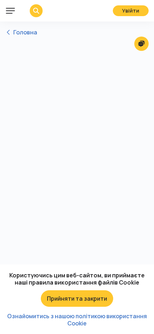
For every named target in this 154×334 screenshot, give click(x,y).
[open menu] (10, 11)
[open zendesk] (141, 44)
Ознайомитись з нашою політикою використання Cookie (77, 319)
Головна (25, 32)
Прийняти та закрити (77, 298)
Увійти (130, 10)
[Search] (31, 10)
